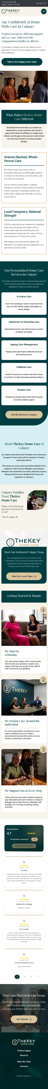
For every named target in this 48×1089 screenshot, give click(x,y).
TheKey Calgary (24, 1051)
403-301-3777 (41, 3)
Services (24, 1066)
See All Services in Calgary (24, 414)
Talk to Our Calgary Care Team (22, 62)
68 (34, 839)
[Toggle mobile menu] (44, 11)
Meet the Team (24, 1062)
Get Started (22, 1019)
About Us (24, 1055)
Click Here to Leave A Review (24, 846)
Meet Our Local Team (22, 576)
